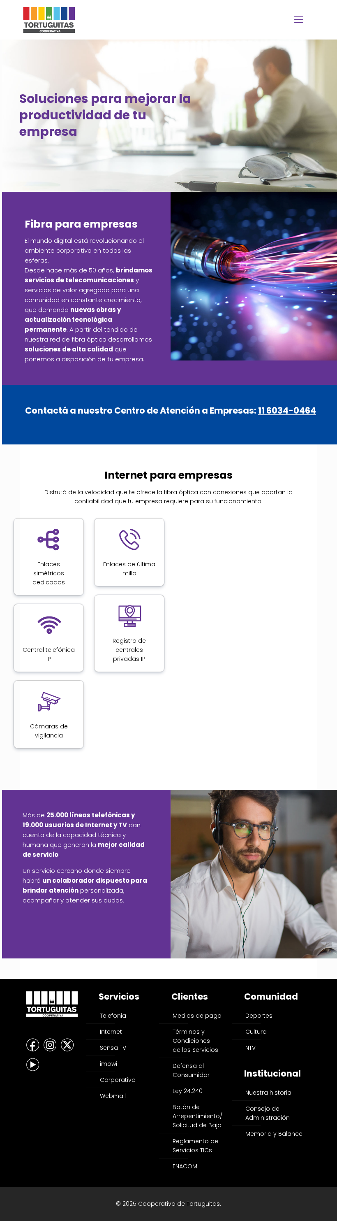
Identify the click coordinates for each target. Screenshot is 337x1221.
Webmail (113, 1096)
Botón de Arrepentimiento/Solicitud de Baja (197, 1116)
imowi (108, 1064)
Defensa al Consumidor (191, 1070)
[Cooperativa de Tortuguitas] (49, 19)
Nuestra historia (268, 1092)
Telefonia (113, 1016)
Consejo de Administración (267, 1113)
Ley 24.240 (188, 1091)
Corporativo (118, 1080)
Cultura (256, 1032)
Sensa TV (113, 1048)
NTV (250, 1048)
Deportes (258, 1016)
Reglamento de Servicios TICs (195, 1145)
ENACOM (185, 1166)
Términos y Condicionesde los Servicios (195, 1041)
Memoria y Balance (273, 1134)
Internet (111, 1032)
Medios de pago (197, 1016)
